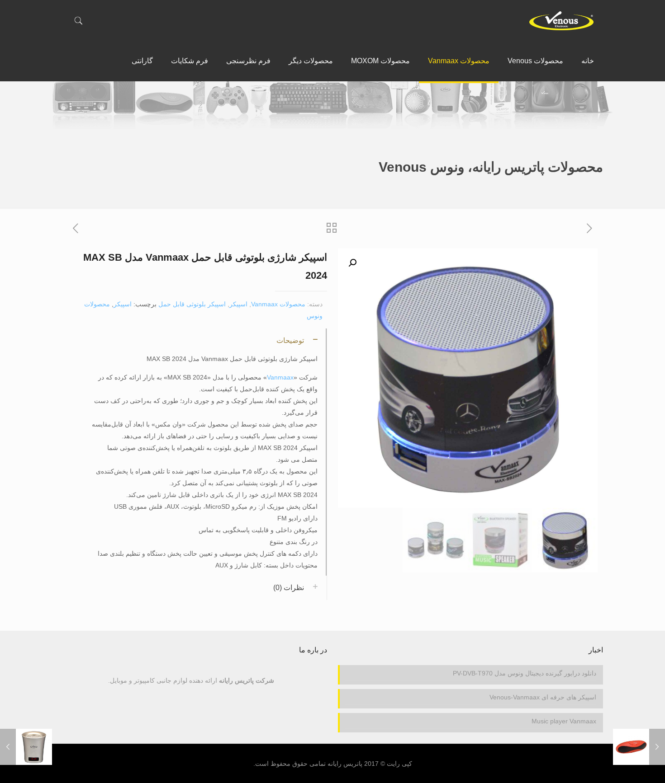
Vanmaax (280, 377)
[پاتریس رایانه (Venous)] (561, 20)
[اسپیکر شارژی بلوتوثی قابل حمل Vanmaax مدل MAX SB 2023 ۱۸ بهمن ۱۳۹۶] (639, 747)
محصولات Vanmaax (278, 304)
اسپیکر (238, 304)
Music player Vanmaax (564, 721)
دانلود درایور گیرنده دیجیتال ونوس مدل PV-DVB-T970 (524, 673)
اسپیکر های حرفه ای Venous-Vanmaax (542, 697)
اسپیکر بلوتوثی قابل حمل (192, 304)
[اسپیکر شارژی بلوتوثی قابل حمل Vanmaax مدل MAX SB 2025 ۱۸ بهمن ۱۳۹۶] (26, 747)
